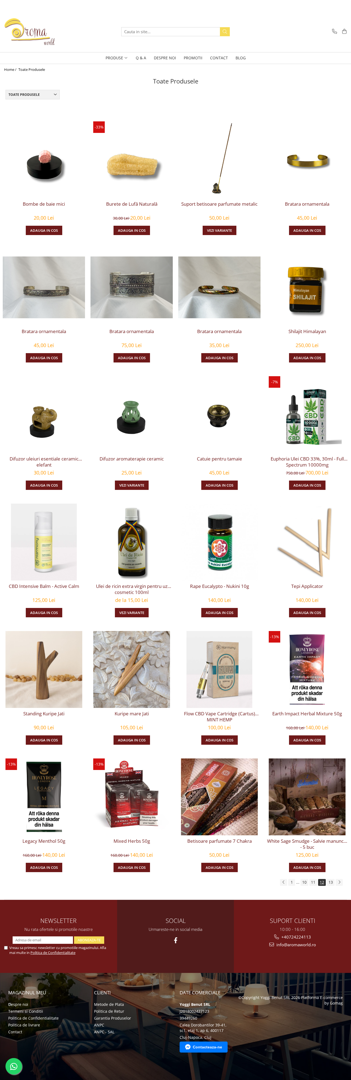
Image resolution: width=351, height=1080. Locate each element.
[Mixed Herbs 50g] (131, 796)
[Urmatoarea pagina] (339, 882)
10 (304, 882)
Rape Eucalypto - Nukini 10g (219, 586)
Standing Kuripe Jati (43, 714)
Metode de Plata (109, 1004)
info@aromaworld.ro (295, 944)
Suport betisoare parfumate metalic (219, 204)
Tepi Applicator (307, 586)
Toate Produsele (31, 69)
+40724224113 (295, 937)
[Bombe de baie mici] (44, 159)
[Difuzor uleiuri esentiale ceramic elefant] (44, 414)
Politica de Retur (109, 1011)
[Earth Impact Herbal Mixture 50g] (307, 669)
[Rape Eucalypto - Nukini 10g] (219, 542)
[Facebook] (175, 940)
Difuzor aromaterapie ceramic (132, 459)
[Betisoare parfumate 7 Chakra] (219, 796)
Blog (241, 57)
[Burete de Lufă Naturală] (131, 159)
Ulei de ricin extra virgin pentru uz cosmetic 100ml (132, 589)
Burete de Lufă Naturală (131, 204)
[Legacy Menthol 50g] (44, 796)
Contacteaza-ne (207, 1047)
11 (313, 882)
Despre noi (18, 1004)
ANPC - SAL (104, 1031)
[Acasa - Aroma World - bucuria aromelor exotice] (31, 31)
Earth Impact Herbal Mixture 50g (307, 714)
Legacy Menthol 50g (43, 841)
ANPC (99, 1025)
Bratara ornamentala (307, 204)
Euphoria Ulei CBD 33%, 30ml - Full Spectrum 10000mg (307, 462)
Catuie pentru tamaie (219, 459)
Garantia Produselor (112, 1018)
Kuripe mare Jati (132, 714)
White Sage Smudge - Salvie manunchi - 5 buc (307, 844)
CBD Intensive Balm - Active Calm (44, 586)
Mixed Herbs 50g (132, 841)
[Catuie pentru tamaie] (219, 414)
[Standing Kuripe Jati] (44, 669)
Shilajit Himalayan (307, 331)
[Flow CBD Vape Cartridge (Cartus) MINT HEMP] (219, 669)
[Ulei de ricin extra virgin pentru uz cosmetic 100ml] (131, 542)
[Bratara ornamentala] (307, 159)
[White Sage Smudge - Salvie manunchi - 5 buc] (307, 796)
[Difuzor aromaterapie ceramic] (131, 414)
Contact (15, 1031)
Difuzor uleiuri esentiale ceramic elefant (44, 462)
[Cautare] (225, 31)
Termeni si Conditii (25, 1011)
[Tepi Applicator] (307, 542)
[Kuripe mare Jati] (131, 669)
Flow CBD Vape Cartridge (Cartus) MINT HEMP (219, 717)
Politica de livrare (24, 1025)
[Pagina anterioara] (283, 882)
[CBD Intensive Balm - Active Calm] (44, 542)
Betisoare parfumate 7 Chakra (219, 841)
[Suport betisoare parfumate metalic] (219, 159)
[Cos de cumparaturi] (343, 32)
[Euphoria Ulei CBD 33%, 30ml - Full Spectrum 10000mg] (307, 414)
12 (322, 882)
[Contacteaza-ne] (333, 32)
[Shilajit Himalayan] (307, 287)
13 (331, 882)
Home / (10, 69)
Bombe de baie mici (44, 204)
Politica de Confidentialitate (52, 952)
